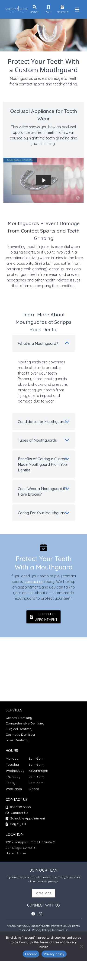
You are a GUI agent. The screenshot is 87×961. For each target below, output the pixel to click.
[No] (81, 946)
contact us (34, 581)
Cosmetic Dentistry (20, 734)
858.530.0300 (20, 807)
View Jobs (43, 893)
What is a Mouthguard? (38, 343)
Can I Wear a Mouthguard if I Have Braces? (42, 491)
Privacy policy (54, 954)
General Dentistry (19, 718)
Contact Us (19, 813)
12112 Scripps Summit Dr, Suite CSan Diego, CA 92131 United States (30, 847)
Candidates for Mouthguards (43, 421)
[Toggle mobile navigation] (76, 9)
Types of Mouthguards (37, 440)
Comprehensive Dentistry (25, 723)
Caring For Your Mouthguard (42, 513)
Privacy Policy (41, 930)
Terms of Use (60, 930)
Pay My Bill (17, 824)
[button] (43, 616)
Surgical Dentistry (19, 729)
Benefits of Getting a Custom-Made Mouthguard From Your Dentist (43, 464)
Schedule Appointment (27, 818)
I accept (31, 954)
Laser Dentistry (17, 740)
